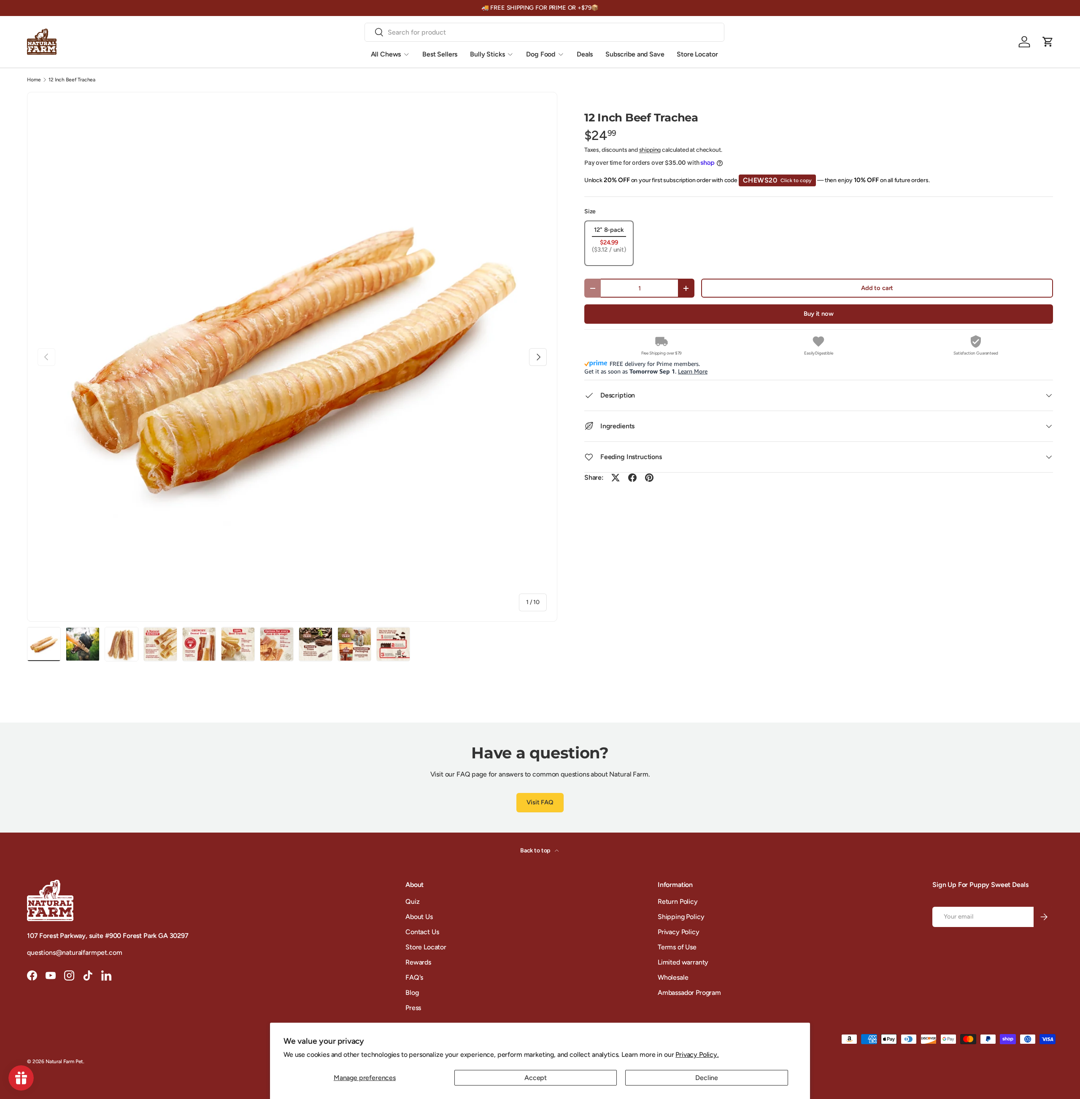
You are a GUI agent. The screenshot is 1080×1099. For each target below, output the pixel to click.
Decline (706, 1078)
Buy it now (818, 313)
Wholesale (673, 977)
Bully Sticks (487, 54)
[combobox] (544, 32)
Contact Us (422, 932)
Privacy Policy (678, 932)
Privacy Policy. (697, 1055)
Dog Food (540, 54)
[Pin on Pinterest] (649, 477)
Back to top (535, 850)
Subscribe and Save (634, 54)
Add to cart (877, 288)
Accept (535, 1078)
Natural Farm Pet (64, 1061)
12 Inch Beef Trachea (72, 79)
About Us (419, 917)
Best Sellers (439, 54)
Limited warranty (683, 962)
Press (413, 1008)
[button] (1048, 41)
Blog (411, 993)
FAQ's (414, 977)
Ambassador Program (689, 993)
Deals (585, 54)
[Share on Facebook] (632, 477)
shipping (650, 149)
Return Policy (678, 901)
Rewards (418, 962)
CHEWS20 (777, 180)
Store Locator (697, 54)
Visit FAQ (540, 802)
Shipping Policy (681, 917)
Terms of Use (677, 947)
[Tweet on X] (615, 477)
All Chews (386, 54)
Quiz (412, 901)
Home (33, 79)
